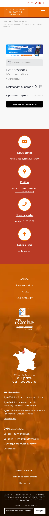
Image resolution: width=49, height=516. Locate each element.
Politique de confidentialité (24, 477)
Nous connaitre (24, 298)
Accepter (40, 511)
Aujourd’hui (24, 95)
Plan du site (24, 483)
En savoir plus (10, 419)
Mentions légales (24, 471)
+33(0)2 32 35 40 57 (24, 221)
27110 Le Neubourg (24, 192)
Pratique (24, 292)
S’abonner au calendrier (23, 104)
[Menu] (41, 12)
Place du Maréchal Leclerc (24, 189)
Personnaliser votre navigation (18, 511)
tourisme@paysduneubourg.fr (24, 159)
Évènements (15, 70)
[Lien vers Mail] (40, 3)
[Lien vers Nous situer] (32, 3)
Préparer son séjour (24, 286)
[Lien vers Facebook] (43, 3)
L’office (24, 182)
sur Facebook (24, 251)
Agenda (24, 279)
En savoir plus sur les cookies (25, 505)
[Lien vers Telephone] (36, 3)
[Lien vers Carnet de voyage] (28, 3)
